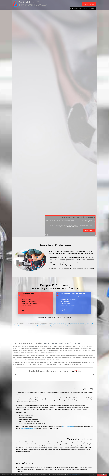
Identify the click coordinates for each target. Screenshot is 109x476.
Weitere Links (92, 8)
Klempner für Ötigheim (41, 325)
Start (71, 8)
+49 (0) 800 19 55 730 (68, 426)
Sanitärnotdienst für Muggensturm (79, 323)
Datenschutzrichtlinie (76, 474)
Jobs (80, 8)
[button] (46, 235)
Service (76, 8)
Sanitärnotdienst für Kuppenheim (60, 323)
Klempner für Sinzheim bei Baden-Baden (76, 325)
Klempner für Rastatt (28, 325)
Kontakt (85, 8)
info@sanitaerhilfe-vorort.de (28, 428)
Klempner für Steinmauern (55, 325)
